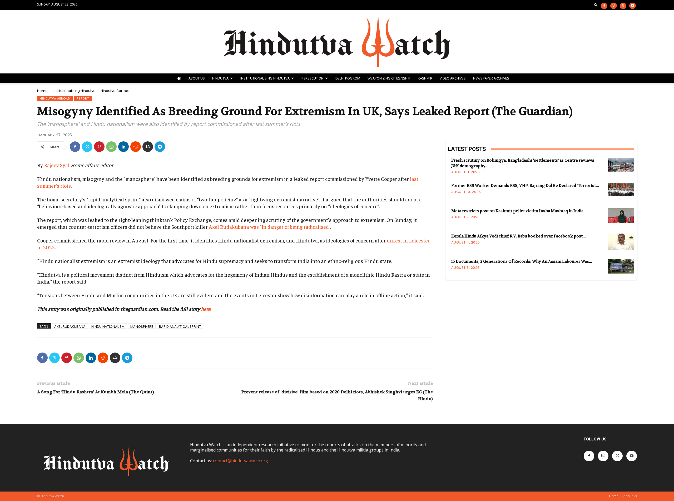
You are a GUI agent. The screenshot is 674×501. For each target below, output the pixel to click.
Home (42, 90)
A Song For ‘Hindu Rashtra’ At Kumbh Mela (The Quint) (95, 392)
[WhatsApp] (111, 146)
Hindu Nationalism (108, 326)
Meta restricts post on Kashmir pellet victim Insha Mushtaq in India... (519, 211)
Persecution (312, 78)
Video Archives (453, 78)
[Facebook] (604, 6)
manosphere (141, 326)
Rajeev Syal (57, 165)
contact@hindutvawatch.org (240, 461)
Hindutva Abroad (55, 98)
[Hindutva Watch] (337, 41)
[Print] (147, 146)
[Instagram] (613, 6)
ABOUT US (197, 78)
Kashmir (425, 78)
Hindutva (220, 78)
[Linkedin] (123, 146)
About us (630, 496)
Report (83, 98)
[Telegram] (160, 146)
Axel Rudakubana (70, 326)
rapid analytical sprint (180, 326)
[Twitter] (623, 6)
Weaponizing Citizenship (389, 78)
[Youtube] (632, 6)
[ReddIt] (135, 146)
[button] (596, 5)
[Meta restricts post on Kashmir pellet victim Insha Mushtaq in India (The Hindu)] (621, 215)
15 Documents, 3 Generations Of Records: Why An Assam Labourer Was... (521, 261)
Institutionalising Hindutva (265, 78)
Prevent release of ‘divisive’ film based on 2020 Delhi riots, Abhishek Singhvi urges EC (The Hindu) (337, 395)
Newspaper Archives (491, 78)
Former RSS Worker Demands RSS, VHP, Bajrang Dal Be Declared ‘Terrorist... (525, 185)
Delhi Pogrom (347, 78)
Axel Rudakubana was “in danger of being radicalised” (269, 226)
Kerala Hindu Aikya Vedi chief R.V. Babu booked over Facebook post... (518, 236)
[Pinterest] (99, 146)
